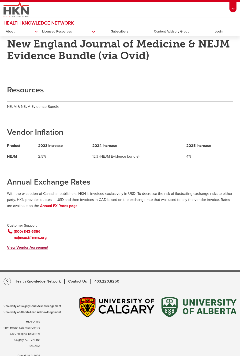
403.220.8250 (106, 281)
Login (219, 31)
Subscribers (119, 31)
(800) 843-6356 (27, 231)
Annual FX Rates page (59, 205)
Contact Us (77, 281)
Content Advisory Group (171, 31)
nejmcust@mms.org (30, 237)
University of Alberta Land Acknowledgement (32, 312)
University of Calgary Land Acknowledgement (32, 306)
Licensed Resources (57, 31)
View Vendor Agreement (27, 247)
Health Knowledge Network (39, 23)
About (10, 31)
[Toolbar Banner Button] (232, 6)
